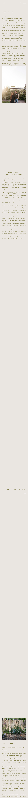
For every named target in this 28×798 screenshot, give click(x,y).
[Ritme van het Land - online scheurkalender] (20, 504)
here (5, 5)
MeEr (25, 488)
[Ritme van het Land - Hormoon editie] (8, 504)
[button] (23, 496)
